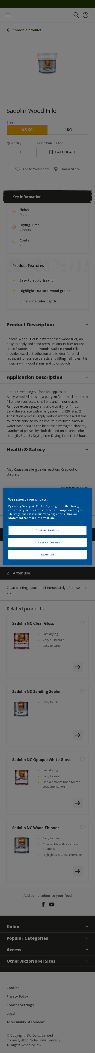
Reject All (47, 554)
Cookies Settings (47, 530)
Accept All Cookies (47, 542)
